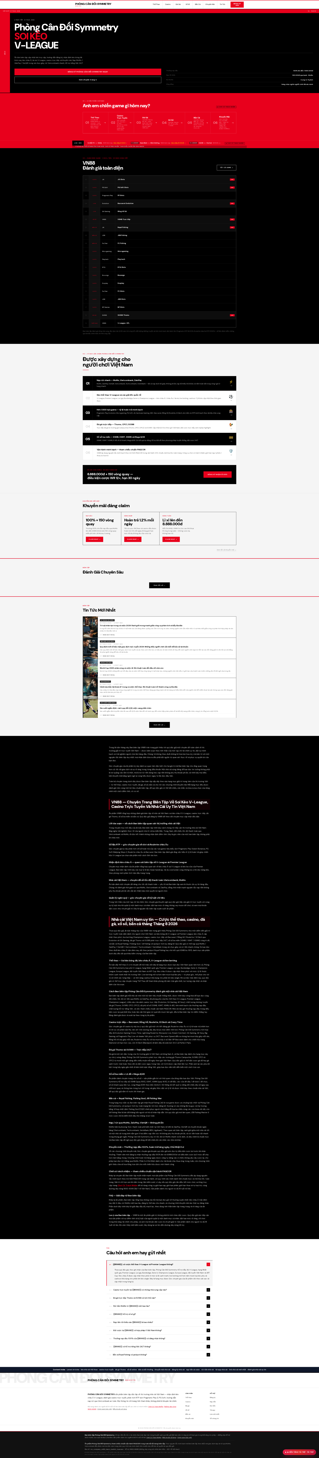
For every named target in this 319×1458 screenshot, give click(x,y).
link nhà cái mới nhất (237, 1370)
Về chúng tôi (214, 1418)
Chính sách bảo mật (104, 1409)
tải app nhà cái (221, 1370)
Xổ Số (188, 4)
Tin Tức (222, 4)
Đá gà (187, 1406)
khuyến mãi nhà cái (162, 1370)
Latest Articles (73, 1370)
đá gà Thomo (120, 1370)
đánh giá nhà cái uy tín (257, 1370)
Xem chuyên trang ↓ (88, 80)
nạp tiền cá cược (193, 1370)
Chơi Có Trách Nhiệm (127, 1185)
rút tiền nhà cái (207, 1370)
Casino (168, 4)
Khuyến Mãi (210, 4)
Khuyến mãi (189, 1418)
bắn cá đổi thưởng (145, 1370)
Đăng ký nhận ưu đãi (217, 474)
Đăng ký (212, 1398)
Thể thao (188, 1398)
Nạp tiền (213, 1402)
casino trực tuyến (106, 1370)
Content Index (59, 1370)
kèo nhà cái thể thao (89, 1370)
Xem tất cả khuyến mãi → (226, 550)
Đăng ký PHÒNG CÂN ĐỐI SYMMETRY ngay (88, 72)
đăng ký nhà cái (178, 1370)
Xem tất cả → (159, 585)
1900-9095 (134, 1449)
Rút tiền (212, 1406)
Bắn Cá (198, 4)
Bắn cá (187, 1414)
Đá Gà (178, 4)
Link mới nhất (214, 1414)
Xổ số (187, 1410)
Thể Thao (156, 4)
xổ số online (132, 1370)
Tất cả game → (226, 167)
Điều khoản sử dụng (120, 1409)
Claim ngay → (94, 539)
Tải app (212, 1410)
